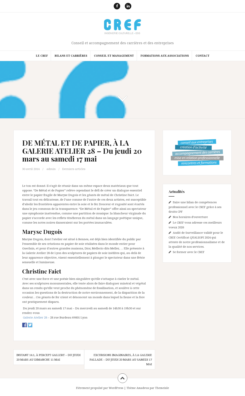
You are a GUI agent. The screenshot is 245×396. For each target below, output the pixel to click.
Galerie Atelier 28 (35, 317)
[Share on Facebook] (24, 325)
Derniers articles (73, 169)
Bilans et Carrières (71, 55)
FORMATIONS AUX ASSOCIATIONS (164, 55)
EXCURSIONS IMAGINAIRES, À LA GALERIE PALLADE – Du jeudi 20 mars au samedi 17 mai (121, 359)
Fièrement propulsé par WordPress (99, 388)
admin (51, 169)
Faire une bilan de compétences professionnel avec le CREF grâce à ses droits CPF (195, 206)
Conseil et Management (114, 55)
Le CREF (42, 55)
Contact (202, 55)
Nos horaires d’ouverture (190, 217)
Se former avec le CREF (188, 252)
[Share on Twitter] (30, 325)
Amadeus (142, 388)
